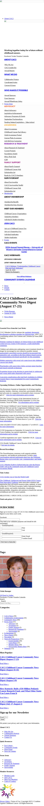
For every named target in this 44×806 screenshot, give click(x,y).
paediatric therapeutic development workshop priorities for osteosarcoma (19, 333)
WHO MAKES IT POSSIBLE (16, 90)
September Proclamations (13, 119)
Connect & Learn (10, 85)
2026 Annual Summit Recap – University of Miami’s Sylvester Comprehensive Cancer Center (24, 249)
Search (2, 599)
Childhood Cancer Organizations (15, 213)
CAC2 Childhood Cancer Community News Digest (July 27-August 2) (19, 702)
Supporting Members (11, 216)
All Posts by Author (6, 595)
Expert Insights (14, 641)
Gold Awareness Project (13, 135)
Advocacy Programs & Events (14, 116)
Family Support (14, 627)
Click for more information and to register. (20, 439)
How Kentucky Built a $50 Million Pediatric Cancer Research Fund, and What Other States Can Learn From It (20, 691)
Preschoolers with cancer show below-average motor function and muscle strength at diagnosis (21, 367)
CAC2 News (8, 616)
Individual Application (11, 234)
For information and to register (28, 402)
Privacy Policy (5, 801)
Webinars (7, 648)
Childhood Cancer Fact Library (15, 132)
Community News (10, 620)
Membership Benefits (11, 202)
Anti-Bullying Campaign (13, 141)
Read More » (4, 663)
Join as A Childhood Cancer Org (15, 228)
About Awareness (10, 129)
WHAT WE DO (10, 74)
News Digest (8, 317)
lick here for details (8, 445)
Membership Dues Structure (13, 205)
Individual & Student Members (14, 219)
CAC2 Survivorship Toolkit (13, 185)
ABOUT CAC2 (10, 59)
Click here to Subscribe (8, 542)
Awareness (12, 625)
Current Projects (9, 150)
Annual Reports (9, 70)
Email (2, 717)
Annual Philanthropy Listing (13, 101)
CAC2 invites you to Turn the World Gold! (14, 477)
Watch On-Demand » (12, 272)
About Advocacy (10, 110)
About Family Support (12, 166)
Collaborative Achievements (13, 618)
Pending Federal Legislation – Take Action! (19, 122)
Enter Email (26, 536)
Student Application (10, 237)
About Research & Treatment (14, 148)
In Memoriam (8, 633)
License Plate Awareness (13, 138)
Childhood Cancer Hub (12, 169)
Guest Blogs (13, 643)
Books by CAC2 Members (13, 175)
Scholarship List (9, 172)
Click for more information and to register (20, 395)
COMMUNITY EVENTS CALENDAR (19, 279)
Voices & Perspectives (11, 639)
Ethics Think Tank (10, 156)
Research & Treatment (16, 629)
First (23, 528)
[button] (24, 19)
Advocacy (12, 624)
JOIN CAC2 (9, 223)
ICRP (6, 159)
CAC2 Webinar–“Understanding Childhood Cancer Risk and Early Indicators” (22, 267)
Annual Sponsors (10, 95)
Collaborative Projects (11, 79)
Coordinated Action (10, 82)
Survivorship (13, 631)
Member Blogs (14, 645)
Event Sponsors (9, 98)
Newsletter (8, 637)
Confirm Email (27, 538)
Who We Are (8, 65)
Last (23, 530)
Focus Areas (8, 622)
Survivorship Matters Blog (17, 646)
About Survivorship (11, 182)
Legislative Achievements (13, 113)
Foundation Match (10, 153)
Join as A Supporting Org (12, 231)
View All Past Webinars (24, 276)
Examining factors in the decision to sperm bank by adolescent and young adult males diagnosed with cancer (21, 372)
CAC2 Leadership (10, 68)
